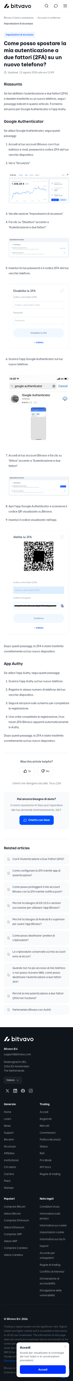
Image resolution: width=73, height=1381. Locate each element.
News (7, 1125)
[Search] (46, 6)
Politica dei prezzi (50, 1139)
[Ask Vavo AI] (56, 6)
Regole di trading (50, 1174)
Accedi (44, 1111)
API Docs (45, 1167)
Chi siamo (10, 1167)
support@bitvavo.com (17, 1054)
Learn (7, 1118)
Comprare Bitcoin (15, 1206)
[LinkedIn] (15, 1090)
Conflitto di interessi (52, 1271)
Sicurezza (10, 1146)
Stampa (8, 1187)
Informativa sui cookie (53, 1225)
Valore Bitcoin (12, 1213)
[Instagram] (30, 1090)
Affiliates (9, 1153)
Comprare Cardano (16, 1247)
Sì (29, 771)
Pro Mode (46, 1160)
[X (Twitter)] (7, 1090)
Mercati (44, 1125)
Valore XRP (10, 1241)
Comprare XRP (13, 1234)
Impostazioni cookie (52, 1232)
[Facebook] (22, 1090)
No (47, 771)
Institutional (11, 1160)
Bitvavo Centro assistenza (19, 17)
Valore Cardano (13, 1254)
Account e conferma (49, 17)
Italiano (10, 1080)
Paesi (7, 1180)
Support (9, 1132)
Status (44, 1146)
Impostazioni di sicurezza (18, 23)
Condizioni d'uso (50, 1206)
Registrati (46, 1118)
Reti (42, 1153)
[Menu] (65, 6)
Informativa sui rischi (52, 1239)
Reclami (9, 1139)
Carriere (9, 1174)
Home (7, 1111)
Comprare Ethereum (16, 1220)
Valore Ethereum (14, 1227)
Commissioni (47, 1132)
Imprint (44, 1246)
